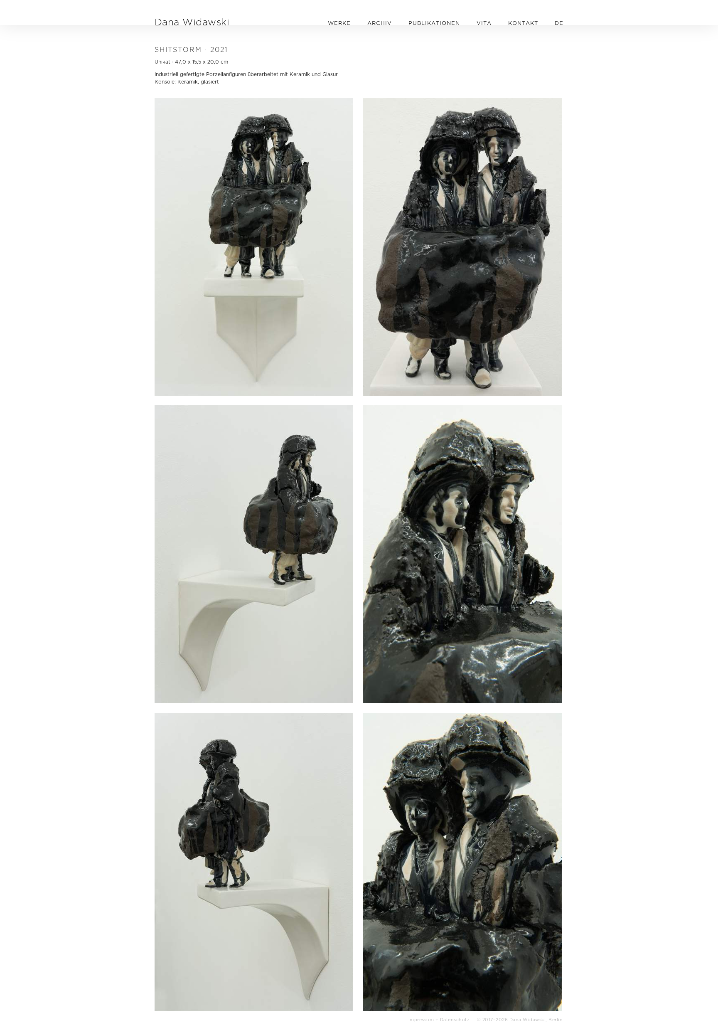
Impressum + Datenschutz (439, 1019)
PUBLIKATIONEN (434, 23)
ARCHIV (379, 23)
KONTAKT (523, 23)
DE (559, 23)
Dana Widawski (192, 22)
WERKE (339, 23)
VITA (484, 23)
